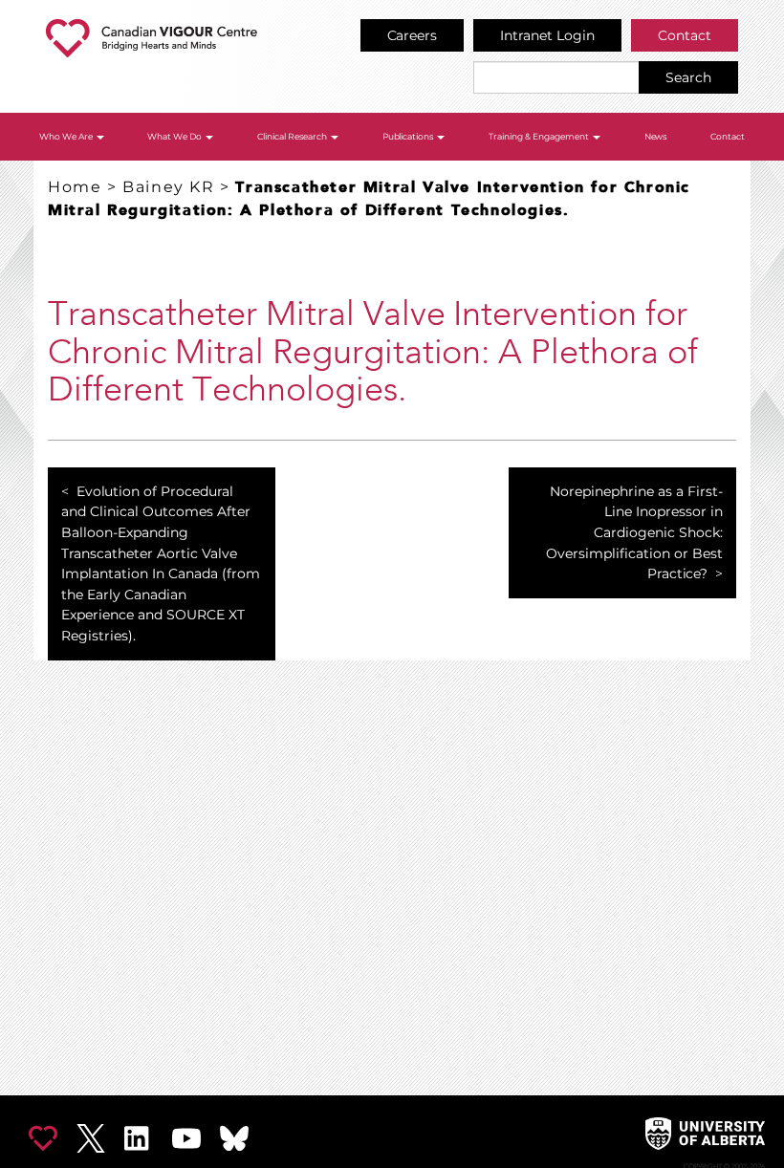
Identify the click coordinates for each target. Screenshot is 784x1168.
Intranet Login (547, 35)
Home (74, 187)
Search (688, 77)
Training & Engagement (540, 136)
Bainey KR (168, 187)
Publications (409, 136)
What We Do (175, 136)
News (655, 136)
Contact (684, 35)
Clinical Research (293, 136)
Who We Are (67, 136)
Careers (412, 35)
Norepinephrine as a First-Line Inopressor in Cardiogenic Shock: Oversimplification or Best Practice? (634, 532)
